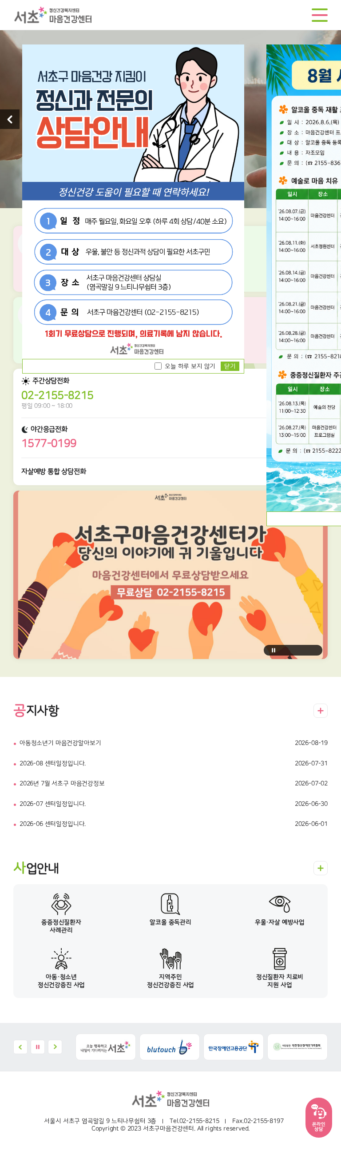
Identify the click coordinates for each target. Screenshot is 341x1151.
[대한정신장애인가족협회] (297, 1047)
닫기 (230, 366)
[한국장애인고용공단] (233, 1047)
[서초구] (105, 1047)
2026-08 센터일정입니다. (53, 763)
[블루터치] (169, 1047)
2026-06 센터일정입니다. (53, 824)
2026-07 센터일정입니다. (53, 804)
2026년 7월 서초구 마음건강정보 (62, 783)
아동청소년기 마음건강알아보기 (60, 743)
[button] (10, 119)
